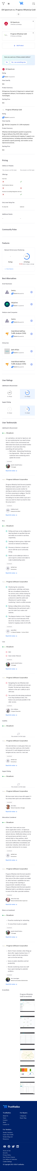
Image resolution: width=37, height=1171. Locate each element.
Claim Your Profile (8, 1134)
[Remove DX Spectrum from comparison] (33, 21)
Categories (23, 1116)
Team (4, 1118)
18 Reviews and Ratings (16, 24)
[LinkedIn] (17, 1146)
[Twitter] (13, 1146)
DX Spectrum (15, 22)
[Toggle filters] (3, 4)
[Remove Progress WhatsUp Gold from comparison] (33, 33)
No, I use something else (18, 62)
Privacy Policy (7, 1155)
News (4, 1122)
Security (5, 1153)
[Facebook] (9, 1146)
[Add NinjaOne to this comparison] (31, 304)
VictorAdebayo (14, 709)
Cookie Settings (7, 1161)
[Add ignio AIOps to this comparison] (31, 351)
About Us (5, 1116)
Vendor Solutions (8, 1132)
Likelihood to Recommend (9, 385)
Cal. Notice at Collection (10, 1159)
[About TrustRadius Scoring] (3, 77)
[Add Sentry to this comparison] (31, 292)
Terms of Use (7, 1151)
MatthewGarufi (14, 509)
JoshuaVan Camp (15, 898)
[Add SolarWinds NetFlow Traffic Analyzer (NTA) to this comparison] (31, 334)
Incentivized (9, 461)
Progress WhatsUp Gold (19, 34)
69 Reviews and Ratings (16, 36)
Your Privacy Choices (9, 1157)
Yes (7, 62)
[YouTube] (4, 1146)
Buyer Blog (23, 1118)
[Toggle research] (9, 4)
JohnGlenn (13, 805)
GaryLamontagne (15, 978)
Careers (5, 1120)
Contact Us (6, 1124)
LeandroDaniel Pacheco (16, 465)
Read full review (10, 471)
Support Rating (6, 402)
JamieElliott (13, 630)
